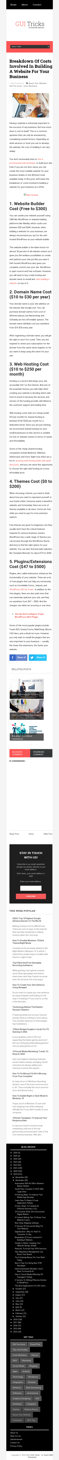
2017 (15, 1322)
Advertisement (16, 1439)
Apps (15, 1371)
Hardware (17, 1404)
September (20, 1292)
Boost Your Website (38, 83)
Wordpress (33, 1377)
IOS (37, 1398)
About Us (14, 1433)
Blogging (33, 1366)
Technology (18, 1377)
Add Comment (17, 83)
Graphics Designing (22, 1398)
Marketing (26, 1360)
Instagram (31, 1404)
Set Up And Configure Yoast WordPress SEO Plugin (29, 615)
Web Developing (33, 1387)
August (18, 1295)
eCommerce (32, 1393)
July (17, 1298)
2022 (15, 1165)
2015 (15, 1329)
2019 (15, 1174)
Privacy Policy (16, 1446)
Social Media (18, 1366)
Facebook (17, 1420)
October (19, 1289)
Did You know (15, 86)
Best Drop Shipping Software (27, 1223)
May (17, 1304)
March (18, 1310)
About (24, 4)
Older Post (48, 834)
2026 (15, 1153)
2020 (15, 1171)
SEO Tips (31, 1420)
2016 (15, 1326)
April (17, 1307)
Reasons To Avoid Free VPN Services (31, 1249)
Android (26, 1371)
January (19, 1316)
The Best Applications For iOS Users (30, 1286)
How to (35, 1355)
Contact (37, 4)
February (19, 1313)
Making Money (31, 1409)
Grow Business (30, 86)
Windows (17, 1387)
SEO (15, 1360)
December (19, 1177)
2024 (15, 1159)
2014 (15, 1332)
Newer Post (14, 834)
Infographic (18, 1382)
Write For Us (15, 1436)
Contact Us (15, 1443)
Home (13, 4)
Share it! (21, 657)
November (19, 1180)
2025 (15, 1156)
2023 (15, 1162)
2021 (15, 1168)
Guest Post (35, 1344)
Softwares (17, 1393)
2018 (15, 1319)
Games (16, 1409)
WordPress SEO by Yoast (22, 589)
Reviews (32, 1382)
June (17, 1301)
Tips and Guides (20, 1350)
